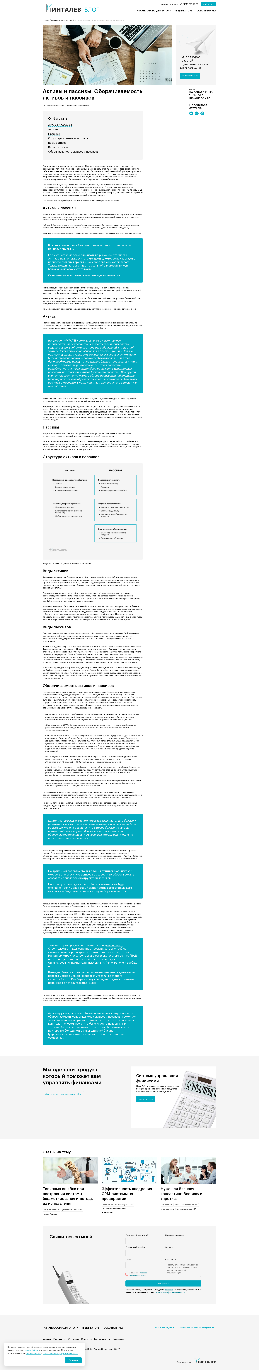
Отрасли (73, 1339)
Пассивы (54, 134)
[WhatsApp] (202, 113)
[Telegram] (197, 113)
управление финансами (54, 105)
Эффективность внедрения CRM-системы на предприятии (127, 1194)
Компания (118, 1339)
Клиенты (86, 1339)
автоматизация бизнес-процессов (118, 1205)
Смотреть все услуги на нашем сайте (63, 1094)
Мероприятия (102, 1339)
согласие (169, 1290)
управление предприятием (78, 105)
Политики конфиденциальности (170, 1292)
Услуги (47, 1339)
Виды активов (57, 143)
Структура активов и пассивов (68, 138)
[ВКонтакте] (191, 113)
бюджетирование (51, 1210)
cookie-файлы (31, 1350)
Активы (53, 129)
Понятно (73, 1360)
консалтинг (167, 1205)
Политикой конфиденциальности (60, 1353)
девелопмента (113, 945)
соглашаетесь (33, 1353)
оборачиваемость (76, 179)
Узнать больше (146, 1099)
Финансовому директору (153, 10)
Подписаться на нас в (195, 1328)
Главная (46, 20)
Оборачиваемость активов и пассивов (73, 151)
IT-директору (183, 10)
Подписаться (188, 76)
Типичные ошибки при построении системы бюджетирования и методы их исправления (68, 1196)
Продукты (59, 1339)
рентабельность (110, 179)
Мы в (164, 1328)
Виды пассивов (58, 147)
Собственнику (206, 10)
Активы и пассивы (60, 125)
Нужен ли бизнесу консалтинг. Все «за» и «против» (181, 1194)
